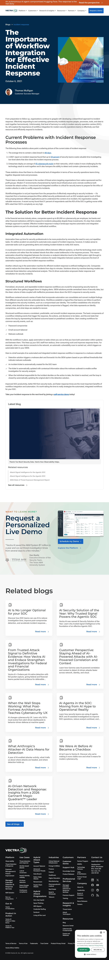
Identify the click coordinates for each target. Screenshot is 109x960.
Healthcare (52, 875)
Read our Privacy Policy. (96, 945)
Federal (51, 872)
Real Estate (52, 889)
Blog (64, 922)
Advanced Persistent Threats (39, 870)
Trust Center (44, 943)
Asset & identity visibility (24, 876)
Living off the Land (39, 915)
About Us (80, 887)
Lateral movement (23, 872)
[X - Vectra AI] (97, 880)
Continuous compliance (23, 891)
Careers (79, 904)
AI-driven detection (22, 881)
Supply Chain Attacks (37, 886)
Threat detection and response (24, 862)
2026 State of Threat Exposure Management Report (30, 480)
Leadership (81, 890)
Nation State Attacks (37, 878)
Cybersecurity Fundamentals (67, 929)
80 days (48, 153)
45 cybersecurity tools (44, 164)
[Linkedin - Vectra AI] (92, 880)
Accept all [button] (83, 950)
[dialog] (91, 944)
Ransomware (37, 882)
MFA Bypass (37, 906)
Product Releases (68, 874)
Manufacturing (53, 881)
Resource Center (68, 926)
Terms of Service (10, 943)
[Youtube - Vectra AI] (97, 885)
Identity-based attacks (24, 867)
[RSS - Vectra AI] (97, 895)
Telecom (51, 897)
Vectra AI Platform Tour (9, 927)
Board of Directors (80, 894)
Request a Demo (96, 11)
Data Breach (37, 874)
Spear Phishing (38, 903)
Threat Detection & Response (10, 865)
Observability (9, 861)
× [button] (104, 932)
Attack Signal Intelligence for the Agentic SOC (27, 472)
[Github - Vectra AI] (92, 895)
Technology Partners (81, 868)
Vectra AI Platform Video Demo (10, 921)
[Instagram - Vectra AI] (92, 890)
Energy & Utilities (54, 866)
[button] (91, 954)
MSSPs (79, 864)
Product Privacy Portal (58, 943)
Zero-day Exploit (38, 900)
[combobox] (101, 932)
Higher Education (54, 878)
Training (65, 898)
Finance (51, 869)
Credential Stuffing (39, 909)
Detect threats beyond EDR (24, 886)
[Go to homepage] (11, 11)
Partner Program (82, 861)
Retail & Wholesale (52, 893)
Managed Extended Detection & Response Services (9, 884)
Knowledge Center (69, 871)
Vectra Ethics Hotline (12, 948)
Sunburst (36, 912)
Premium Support (68, 895)
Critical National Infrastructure (54, 862)
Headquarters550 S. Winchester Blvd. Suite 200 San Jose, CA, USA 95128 (97, 869)
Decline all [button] (98, 950)
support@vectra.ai (97, 861)
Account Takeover (39, 866)
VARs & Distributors (81, 873)
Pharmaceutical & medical (54, 885)
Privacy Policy (72, 943)
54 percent (55, 157)
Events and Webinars (66, 934)
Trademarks (34, 943)
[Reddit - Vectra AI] (97, 890)
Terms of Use (23, 943)
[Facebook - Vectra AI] (92, 885)
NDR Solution (9, 893)
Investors (80, 898)
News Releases (82, 901)
